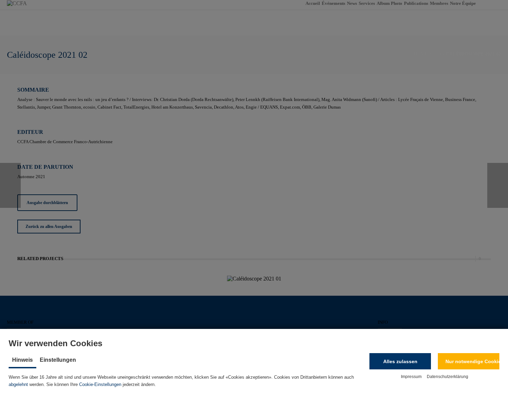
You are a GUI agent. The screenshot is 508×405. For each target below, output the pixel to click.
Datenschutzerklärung (447, 376)
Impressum (411, 376)
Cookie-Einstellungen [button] (100, 384)
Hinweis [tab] (22, 360)
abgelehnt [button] (18, 384)
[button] (400, 361)
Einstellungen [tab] (58, 360)
